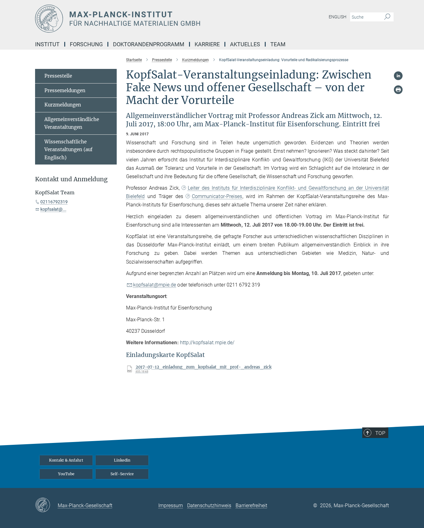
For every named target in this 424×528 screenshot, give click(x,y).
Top (380, 433)
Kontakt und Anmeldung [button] (71, 179)
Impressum (170, 505)
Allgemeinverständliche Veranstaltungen (71, 123)
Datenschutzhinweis (209, 505)
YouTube (66, 474)
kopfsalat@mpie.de (154, 285)
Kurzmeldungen (62, 105)
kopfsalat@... (53, 209)
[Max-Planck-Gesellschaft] (46, 505)
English (337, 16)
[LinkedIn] (398, 75)
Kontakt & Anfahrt (66, 460)
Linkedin (122, 460)
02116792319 (54, 201)
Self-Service (122, 474)
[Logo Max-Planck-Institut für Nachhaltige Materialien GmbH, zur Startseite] (151, 19)
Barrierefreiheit (251, 505)
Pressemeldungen (64, 90)
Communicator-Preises (217, 196)
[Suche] (387, 17)
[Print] (398, 89)
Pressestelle (58, 76)
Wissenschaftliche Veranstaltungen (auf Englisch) (68, 149)
